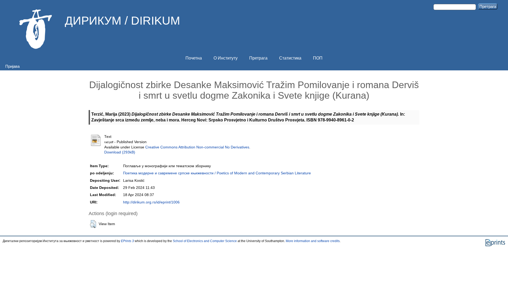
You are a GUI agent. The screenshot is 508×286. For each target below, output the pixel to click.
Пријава (12, 66)
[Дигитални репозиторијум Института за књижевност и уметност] (36, 29)
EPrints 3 (127, 241)
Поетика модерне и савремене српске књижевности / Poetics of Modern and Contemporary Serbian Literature (217, 173)
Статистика (290, 58)
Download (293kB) (119, 152)
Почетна (193, 58)
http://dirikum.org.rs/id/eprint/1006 (151, 202)
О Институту (226, 58)
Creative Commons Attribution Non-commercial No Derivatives (197, 147)
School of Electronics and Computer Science (205, 241)
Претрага (258, 58)
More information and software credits (313, 241)
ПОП (318, 58)
